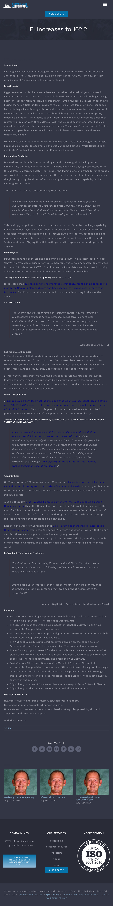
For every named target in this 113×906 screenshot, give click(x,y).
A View (7, 728)
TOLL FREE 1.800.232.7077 (30, 895)
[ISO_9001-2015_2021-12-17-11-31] (93, 840)
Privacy (56, 895)
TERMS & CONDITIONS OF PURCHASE (80, 895)
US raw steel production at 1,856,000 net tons (92, 782)
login (48, 895)
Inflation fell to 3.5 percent (56, 782)
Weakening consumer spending (20, 782)
